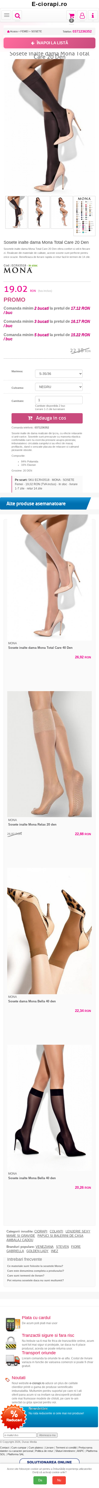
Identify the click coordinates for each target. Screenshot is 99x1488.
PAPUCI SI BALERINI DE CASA (60, 1236)
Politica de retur (44, 1450)
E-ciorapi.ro (49, 4)
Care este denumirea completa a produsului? (35, 1270)
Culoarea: (18, 387)
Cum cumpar (19, 1447)
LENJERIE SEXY (78, 1231)
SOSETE (36, 31)
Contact (5, 1447)
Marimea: (17, 371)
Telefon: (77, 31)
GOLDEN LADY (37, 1251)
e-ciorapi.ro (37, 1383)
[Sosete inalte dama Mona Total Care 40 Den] (49, 577)
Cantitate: (18, 401)
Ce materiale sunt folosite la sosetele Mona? (35, 1266)
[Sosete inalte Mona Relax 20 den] (49, 754)
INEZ (54, 1251)
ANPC (80, 1450)
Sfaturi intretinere (65, 1450)
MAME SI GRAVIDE (20, 1236)
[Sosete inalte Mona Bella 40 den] (49, 1108)
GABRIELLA (15, 1251)
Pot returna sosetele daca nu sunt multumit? (35, 1280)
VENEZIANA (45, 1247)
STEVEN (62, 1247)
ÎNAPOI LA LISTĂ (52, 43)
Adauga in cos (50, 418)
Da (40, 1480)
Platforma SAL (15, 1454)
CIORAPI (40, 1231)
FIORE (76, 1247)
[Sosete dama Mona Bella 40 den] (49, 931)
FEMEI (24, 31)
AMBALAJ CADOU (19, 1240)
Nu (59, 1480)
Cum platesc (36, 1447)
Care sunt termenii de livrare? (25, 1275)
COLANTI (56, 1231)
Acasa (14, 31)
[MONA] (18, 269)
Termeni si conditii (66, 1447)
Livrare (49, 1447)
